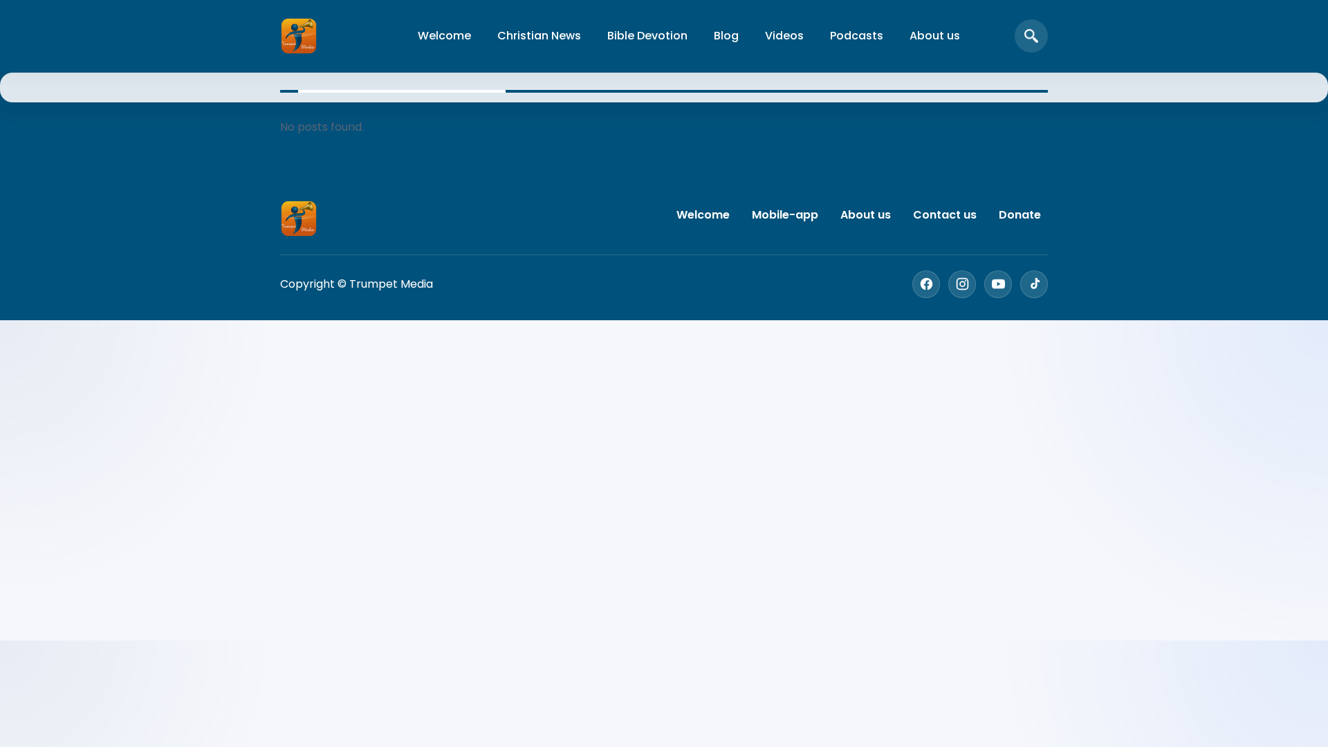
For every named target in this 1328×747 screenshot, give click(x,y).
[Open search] (1031, 36)
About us (935, 36)
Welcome (444, 36)
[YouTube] (998, 284)
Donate (1020, 215)
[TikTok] (1034, 284)
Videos (784, 36)
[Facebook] (926, 284)
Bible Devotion (647, 36)
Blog (726, 36)
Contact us (945, 215)
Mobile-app (785, 215)
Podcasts (856, 36)
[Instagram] (962, 284)
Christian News (539, 36)
